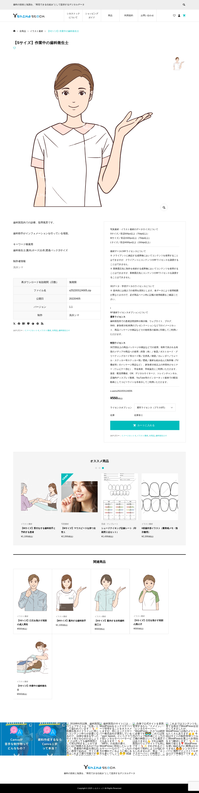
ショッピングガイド (91, 15)
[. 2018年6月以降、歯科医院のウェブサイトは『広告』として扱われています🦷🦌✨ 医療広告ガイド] (83, 739)
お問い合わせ (147, 15)
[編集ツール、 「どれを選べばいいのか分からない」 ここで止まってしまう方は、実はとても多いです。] (49, 739)
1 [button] (96, 468)
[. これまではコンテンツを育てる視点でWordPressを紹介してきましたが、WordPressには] (182, 739)
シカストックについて (73, 15)
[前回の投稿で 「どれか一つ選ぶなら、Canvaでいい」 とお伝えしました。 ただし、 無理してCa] (16, 739)
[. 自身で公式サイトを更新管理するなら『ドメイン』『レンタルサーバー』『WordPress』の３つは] (149, 739)
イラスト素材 (45, 330)
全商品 (55, 330)
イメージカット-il (31, 330)
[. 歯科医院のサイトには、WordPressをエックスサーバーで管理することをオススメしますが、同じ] (116, 739)
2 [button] (99, 468)
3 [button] (103, 468)
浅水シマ (18, 267)
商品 (110, 15)
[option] (39, 505)
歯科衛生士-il (64, 330)
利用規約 (128, 15)
